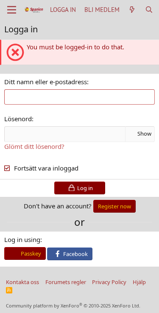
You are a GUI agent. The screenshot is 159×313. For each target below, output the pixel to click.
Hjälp (139, 282)
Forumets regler (65, 282)
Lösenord (18, 118)
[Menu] (12, 9)
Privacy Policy (109, 282)
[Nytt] (132, 9)
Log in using (22, 239)
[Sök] (149, 9)
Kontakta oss (22, 282)
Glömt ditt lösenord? (34, 146)
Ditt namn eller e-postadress (45, 81)
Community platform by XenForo (73, 305)
